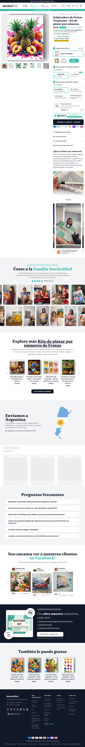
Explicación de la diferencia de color (36, 720)
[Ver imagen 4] (25, 66)
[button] (68, 107)
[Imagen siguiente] (46, 37)
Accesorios (47, 709)
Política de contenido (56, 744)
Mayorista (72, 699)
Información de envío (61, 708)
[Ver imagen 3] (18, 66)
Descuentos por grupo (72, 710)
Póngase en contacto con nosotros (61, 700)
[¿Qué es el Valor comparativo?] (82, 27)
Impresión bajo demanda (73, 702)
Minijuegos (54, 5)
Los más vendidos (25, 5)
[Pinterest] (21, 709)
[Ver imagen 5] (32, 66)
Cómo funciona (34, 706)
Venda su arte (48, 724)
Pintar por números (47, 699)
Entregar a (61, 34)
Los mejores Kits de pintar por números (35, 726)
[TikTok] (17, 709)
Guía (79, 48)
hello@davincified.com (15, 702)
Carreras (71, 714)
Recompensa (35, 715)
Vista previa (59, 69)
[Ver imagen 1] (4, 66)
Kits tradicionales (45, 5)
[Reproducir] (68, 225)
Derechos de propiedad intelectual (72, 744)
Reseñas (34, 713)
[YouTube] (14, 709)
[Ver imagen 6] (39, 66)
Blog (33, 710)
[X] (24, 709)
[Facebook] (8, 709)
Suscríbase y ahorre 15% (49, 634)
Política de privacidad (10, 744)
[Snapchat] (27, 709)
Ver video (59, 246)
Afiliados (71, 706)
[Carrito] (80, 5)
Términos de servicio (22, 744)
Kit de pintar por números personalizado (48, 704)
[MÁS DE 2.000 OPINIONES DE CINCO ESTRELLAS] (42, 305)
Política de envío (33, 744)
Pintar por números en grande (47, 713)
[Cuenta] (69, 5)
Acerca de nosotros (35, 701)
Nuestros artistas (46, 719)
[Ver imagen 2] (11, 66)
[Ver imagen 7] (46, 66)
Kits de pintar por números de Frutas (68, 14)
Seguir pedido (61, 705)
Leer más (68, 199)
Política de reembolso (44, 744)
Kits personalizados (34, 5)
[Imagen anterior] (3, 37)
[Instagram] (11, 709)
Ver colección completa (42, 391)
